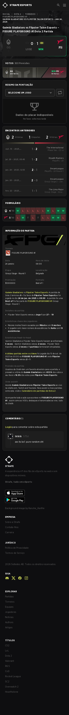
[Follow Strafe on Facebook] (18, 578)
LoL (7, 650)
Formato (40, 280)
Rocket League (13, 676)
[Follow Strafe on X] (12, 578)
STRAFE (9, 466)
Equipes (9, 607)
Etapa (8, 270)
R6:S (7, 666)
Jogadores (10, 612)
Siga (7, 573)
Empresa (10, 517)
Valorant (9, 661)
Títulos (10, 640)
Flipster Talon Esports (37, 292)
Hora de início (42, 260)
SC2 (7, 681)
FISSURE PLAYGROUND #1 (15, 16)
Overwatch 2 (11, 686)
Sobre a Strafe (12, 522)
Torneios (30, 14)
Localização (41, 270)
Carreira (9, 532)
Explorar (11, 591)
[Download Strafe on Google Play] (34, 500)
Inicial (6, 14)
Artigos (9, 627)
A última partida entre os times (21, 353)
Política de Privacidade (17, 548)
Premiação (10, 280)
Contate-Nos (11, 527)
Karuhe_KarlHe (36, 508)
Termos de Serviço (15, 553)
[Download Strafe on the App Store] (34, 493)
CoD (7, 671)
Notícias (9, 617)
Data (7, 260)
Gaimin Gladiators (14, 292)
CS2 (7, 645)
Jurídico (10, 542)
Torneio (9, 248)
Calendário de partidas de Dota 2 (39, 391)
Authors (9, 622)
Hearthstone (11, 692)
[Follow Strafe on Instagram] (25, 578)
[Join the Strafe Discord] (7, 578)
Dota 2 (17, 14)
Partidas (9, 596)
